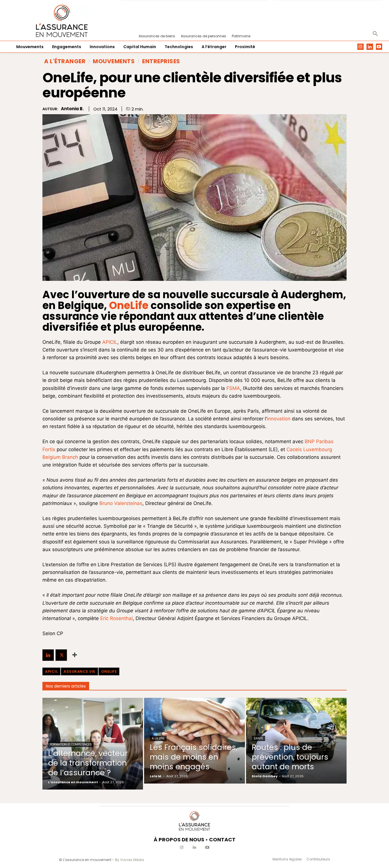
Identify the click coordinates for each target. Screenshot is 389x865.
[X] (61, 655)
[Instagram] (360, 47)
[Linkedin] (370, 47)
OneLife (109, 671)
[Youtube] (379, 47)
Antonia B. (72, 108)
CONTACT (222, 839)
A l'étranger (64, 61)
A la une (158, 738)
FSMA (233, 388)
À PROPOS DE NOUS (179, 839)
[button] (375, 34)
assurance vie (79, 671)
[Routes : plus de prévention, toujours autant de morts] (296, 740)
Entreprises (161, 61)
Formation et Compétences (71, 744)
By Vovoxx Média (129, 859)
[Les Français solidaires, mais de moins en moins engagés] (194, 740)
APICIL (109, 342)
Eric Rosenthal (116, 618)
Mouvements (114, 61)
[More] (75, 655)
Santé (258, 738)
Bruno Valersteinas (120, 503)
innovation (278, 419)
